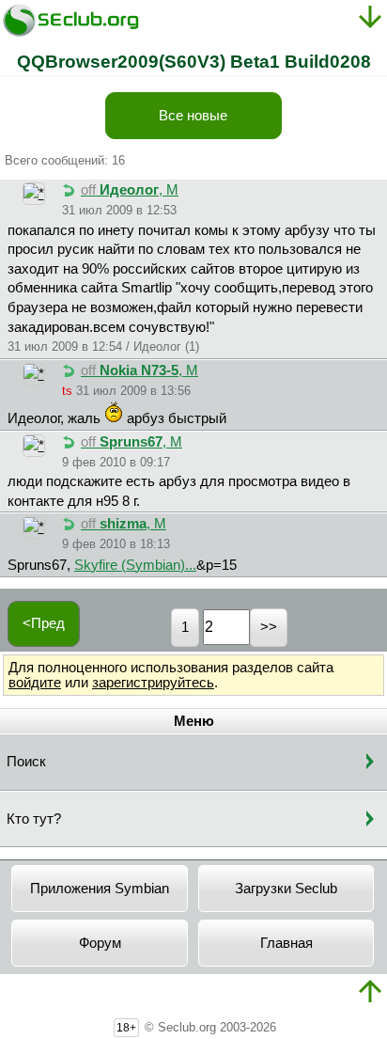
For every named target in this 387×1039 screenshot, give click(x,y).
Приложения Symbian (99, 888)
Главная (286, 943)
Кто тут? (34, 818)
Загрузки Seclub (286, 888)
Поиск (26, 761)
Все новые (193, 115)
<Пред (44, 623)
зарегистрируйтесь (153, 682)
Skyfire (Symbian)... (135, 565)
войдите (34, 682)
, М (129, 189)
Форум (100, 943)
